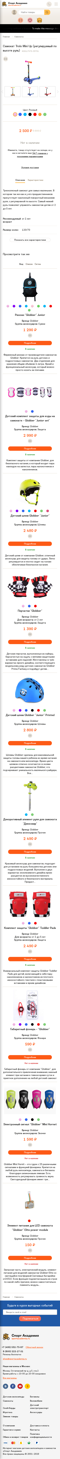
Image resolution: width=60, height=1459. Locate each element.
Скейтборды (9, 1408)
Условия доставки (30, 167)
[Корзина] (39, 21)
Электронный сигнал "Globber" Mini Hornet (30, 1124)
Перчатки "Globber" (30, 611)
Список (29, 264)
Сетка (38, 264)
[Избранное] (31, 21)
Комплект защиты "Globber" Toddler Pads (30, 928)
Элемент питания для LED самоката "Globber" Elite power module (30, 1228)
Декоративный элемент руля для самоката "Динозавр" (30, 821)
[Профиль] (13, 13)
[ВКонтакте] (5, 1386)
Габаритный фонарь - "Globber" (30, 1029)
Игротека (7, 1412)
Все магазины (10, 1378)
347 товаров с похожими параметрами (32, 155)
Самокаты (19, 36)
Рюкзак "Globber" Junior (30, 315)
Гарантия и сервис (12, 1429)
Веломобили (36, 1401)
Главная (6, 36)
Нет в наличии (30, 143)
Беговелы (34, 1396)
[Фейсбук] (12, 1386)
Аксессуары (36, 1412)
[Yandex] (27, 1386)
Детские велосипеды (13, 1396)
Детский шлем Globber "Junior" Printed (30, 715)
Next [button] (57, 91)
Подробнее (30, 343)
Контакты (35, 1429)
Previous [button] (2, 91)
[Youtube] (20, 1386)
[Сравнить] (5, 60)
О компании (9, 1425)
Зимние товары (10, 1416)
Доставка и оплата (39, 1425)
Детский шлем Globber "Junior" (30, 515)
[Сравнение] (21, 21)
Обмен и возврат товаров (15, 1437)
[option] (30, 91)
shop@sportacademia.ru (15, 1358)
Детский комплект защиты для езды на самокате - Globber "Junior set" (30, 418)
